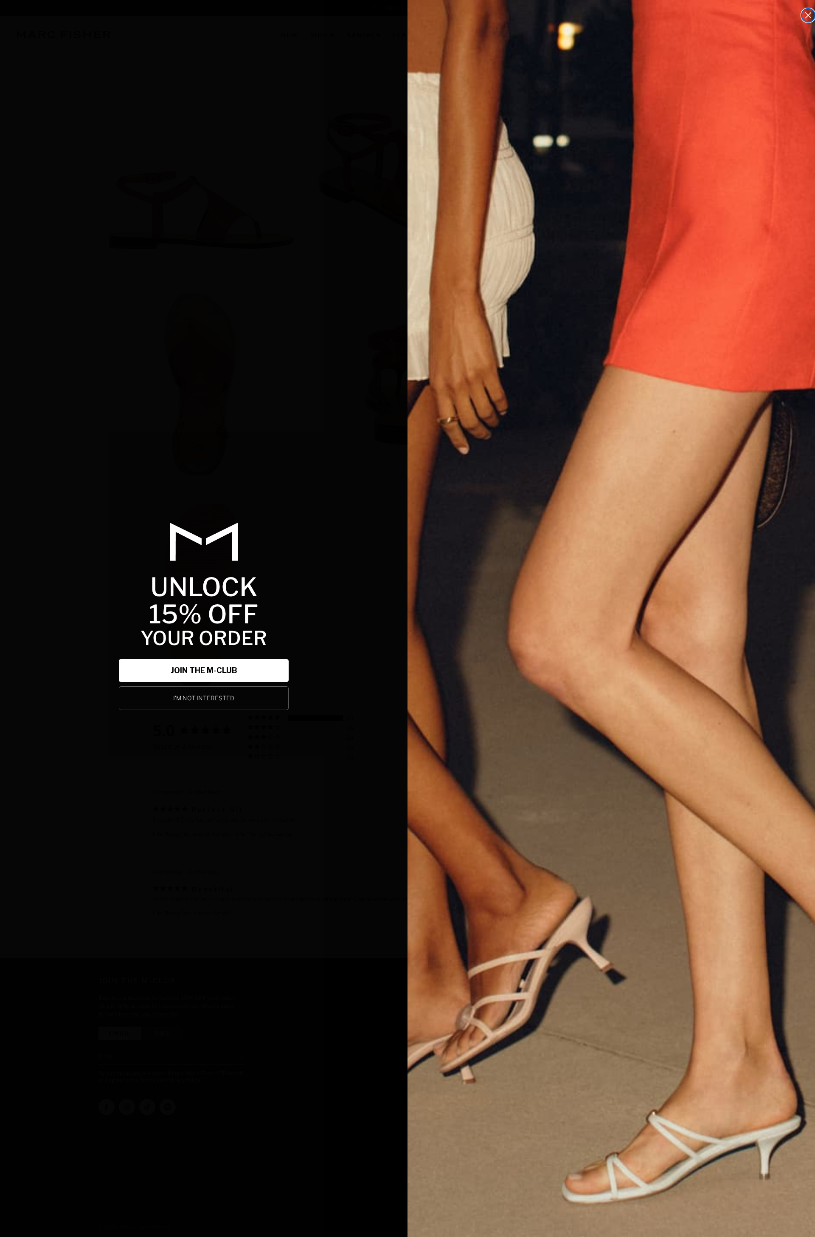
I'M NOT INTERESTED (203, 698)
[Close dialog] (808, 15)
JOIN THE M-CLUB (204, 670)
